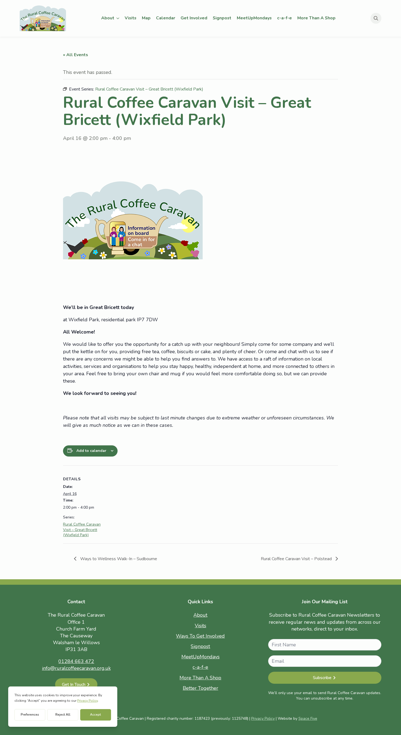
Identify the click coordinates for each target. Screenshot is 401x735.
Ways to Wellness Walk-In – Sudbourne (118, 559)
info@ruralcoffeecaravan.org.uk (76, 668)
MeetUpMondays (254, 18)
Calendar (165, 18)
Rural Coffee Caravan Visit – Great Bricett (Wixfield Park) (82, 530)
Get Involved (194, 18)
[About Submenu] (118, 18)
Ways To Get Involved (200, 636)
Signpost (222, 18)
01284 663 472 (76, 661)
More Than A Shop (316, 18)
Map (146, 18)
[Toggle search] (375, 18)
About (107, 18)
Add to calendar (91, 450)
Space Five (307, 718)
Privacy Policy (263, 718)
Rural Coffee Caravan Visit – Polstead (297, 559)
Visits (130, 18)
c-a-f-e (284, 18)
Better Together (200, 688)
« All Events (75, 55)
